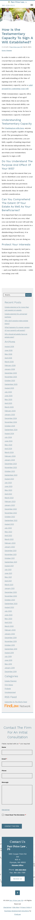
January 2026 (10, 369)
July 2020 (8, 611)
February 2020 (10, 630)
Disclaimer (6, 810)
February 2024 (10, 456)
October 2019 (10, 645)
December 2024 (11, 418)
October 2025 (10, 380)
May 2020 (8, 619)
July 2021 (8, 570)
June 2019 (8, 660)
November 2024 (11, 422)
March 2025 (9, 407)
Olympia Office (17, 865)
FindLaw (17, 914)
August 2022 (9, 524)
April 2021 (8, 581)
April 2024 (8, 449)
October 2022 (10, 517)
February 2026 (10, 365)
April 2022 (8, 535)
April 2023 (8, 494)
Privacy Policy (26, 907)
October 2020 (10, 600)
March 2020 (9, 626)
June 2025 (8, 396)
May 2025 (8, 399)
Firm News (9, 685)
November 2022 (11, 513)
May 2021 (8, 577)
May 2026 (8, 354)
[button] (32, 5)
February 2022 (10, 543)
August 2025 (9, 388)
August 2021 (9, 566)
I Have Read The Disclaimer (15, 815)
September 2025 (11, 384)
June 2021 (8, 573)
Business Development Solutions (16, 911)
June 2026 (8, 350)
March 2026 (9, 362)
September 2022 (11, 520)
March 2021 (9, 585)
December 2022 (11, 509)
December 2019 (11, 638)
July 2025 (8, 392)
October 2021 (10, 558)
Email (4, 759)
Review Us (17, 879)
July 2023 (8, 483)
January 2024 (10, 460)
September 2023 (11, 475)
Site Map (16, 907)
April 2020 (8, 622)
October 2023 (10, 471)
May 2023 (8, 490)
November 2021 (11, 554)
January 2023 (10, 505)
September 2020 (11, 604)
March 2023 (9, 498)
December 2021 (10, 551)
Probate (8, 689)
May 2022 (8, 532)
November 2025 (11, 377)
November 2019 (11, 641)
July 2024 (8, 437)
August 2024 (9, 433)
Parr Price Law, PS (16, 47)
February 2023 (10, 501)
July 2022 (8, 528)
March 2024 (9, 452)
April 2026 (8, 358)
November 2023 (11, 467)
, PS (17, 848)
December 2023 (11, 464)
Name (4, 747)
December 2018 (11, 672)
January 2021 (9, 588)
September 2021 (11, 562)
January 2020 (10, 634)
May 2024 (8, 445)
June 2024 (8, 441)
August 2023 (9, 479)
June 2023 (8, 486)
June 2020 (8, 615)
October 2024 (10, 426)
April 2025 (8, 403)
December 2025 (11, 373)
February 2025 (10, 411)
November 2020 (11, 596)
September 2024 (11, 430)
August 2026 (9, 346)
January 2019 (10, 668)
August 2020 (9, 607)
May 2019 (8, 664)
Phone (4, 771)
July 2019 (8, 656)
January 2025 (10, 415)
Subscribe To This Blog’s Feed (16, 702)
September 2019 (11, 649)
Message (5, 782)
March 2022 (9, 539)
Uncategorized (10, 692)
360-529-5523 (8, 5)
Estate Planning (7, 50)
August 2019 (9, 653)
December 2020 (11, 592)
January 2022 (10, 547)
